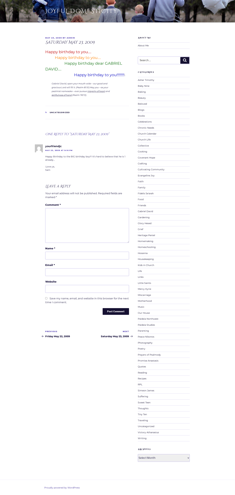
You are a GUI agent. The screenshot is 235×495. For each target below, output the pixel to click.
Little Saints (144, 283)
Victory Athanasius (148, 432)
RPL (140, 384)
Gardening (144, 217)
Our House (144, 312)
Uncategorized (60, 112)
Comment (53, 204)
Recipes (142, 378)
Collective (143, 145)
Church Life (144, 139)
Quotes (142, 366)
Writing (142, 438)
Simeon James (146, 390)
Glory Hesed (144, 223)
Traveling (143, 420)
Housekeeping (146, 259)
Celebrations (145, 121)
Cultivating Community (151, 169)
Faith (141, 181)
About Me (143, 45)
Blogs (141, 109)
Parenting (143, 330)
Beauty (142, 97)
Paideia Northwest (148, 318)
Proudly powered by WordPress (62, 487)
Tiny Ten (142, 414)
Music (141, 306)
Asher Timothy (146, 80)
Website (50, 281)
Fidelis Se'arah (146, 193)
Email (50, 265)
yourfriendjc (53, 146)
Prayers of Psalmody (149, 354)
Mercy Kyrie (144, 289)
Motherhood (145, 300)
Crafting (142, 163)
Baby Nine (143, 85)
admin (71, 38)
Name (50, 248)
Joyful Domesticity (81, 11)
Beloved (142, 103)
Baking (142, 91)
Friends (142, 205)
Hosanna (143, 253)
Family (141, 187)
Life (140, 271)
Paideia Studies (146, 324)
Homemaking (145, 241)
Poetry (141, 348)
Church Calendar (147, 133)
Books (141, 115)
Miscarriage (144, 295)
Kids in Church (146, 265)
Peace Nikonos (146, 336)
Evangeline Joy (146, 175)
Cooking (142, 151)
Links (141, 277)
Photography (145, 342)
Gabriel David (145, 211)
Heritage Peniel (146, 235)
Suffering (143, 396)
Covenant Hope (146, 157)
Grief (140, 229)
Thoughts (143, 408)
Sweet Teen (144, 402)
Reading (142, 372)
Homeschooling (147, 247)
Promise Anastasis (148, 360)
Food (141, 199)
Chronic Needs (146, 127)
